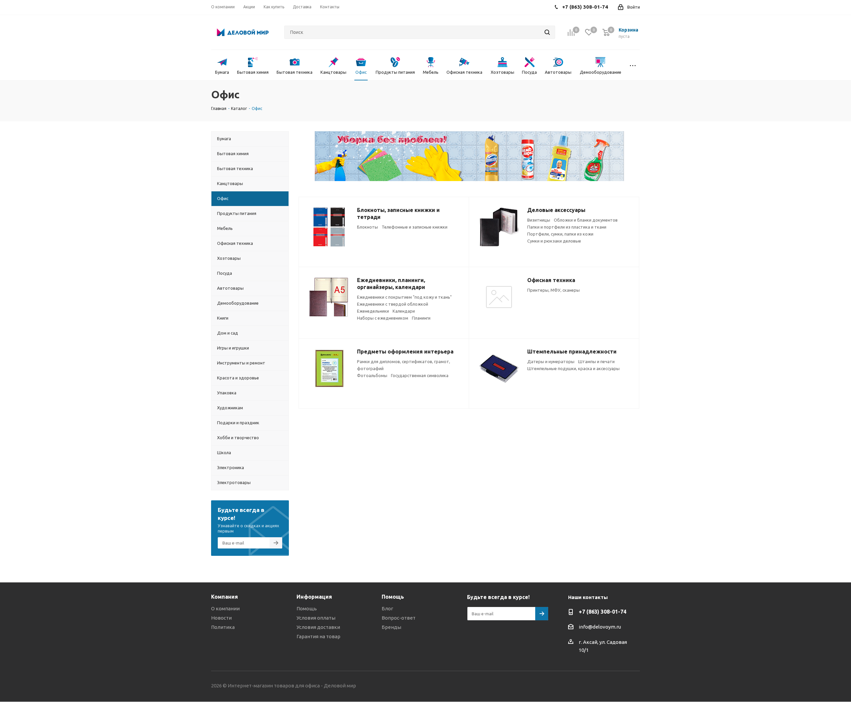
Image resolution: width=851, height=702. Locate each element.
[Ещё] (632, 65)
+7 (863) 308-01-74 (602, 612)
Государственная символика (419, 375)
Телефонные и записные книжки (414, 227)
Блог (387, 608)
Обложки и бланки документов (586, 220)
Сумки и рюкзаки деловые (554, 241)
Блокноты (367, 227)
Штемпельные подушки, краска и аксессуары (573, 368)
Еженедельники (373, 311)
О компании (225, 608)
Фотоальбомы (372, 375)
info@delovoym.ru (600, 627)
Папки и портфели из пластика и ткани (566, 227)
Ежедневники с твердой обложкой (392, 304)
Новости (221, 618)
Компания (224, 597)
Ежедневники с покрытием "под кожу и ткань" (404, 297)
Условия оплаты (316, 618)
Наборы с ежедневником (382, 318)
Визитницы (538, 220)
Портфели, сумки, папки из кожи (560, 234)
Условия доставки (318, 627)
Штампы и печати (596, 361)
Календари (404, 311)
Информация (314, 597)
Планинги (421, 318)
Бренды (391, 627)
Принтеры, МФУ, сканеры (553, 290)
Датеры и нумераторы (550, 361)
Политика (223, 627)
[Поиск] (547, 32)
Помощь (307, 608)
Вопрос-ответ (399, 618)
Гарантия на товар (318, 636)
